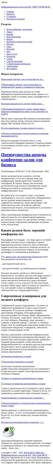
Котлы (10, 39)
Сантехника (12, 66)
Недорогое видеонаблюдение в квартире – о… (22, 422)
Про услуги (12, 54)
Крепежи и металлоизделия (19, 42)
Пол (8, 51)
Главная (10, 11)
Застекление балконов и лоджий (16, 356)
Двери (9, 32)
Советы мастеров (15, 61)
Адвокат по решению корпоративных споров (22, 378)
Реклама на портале (16, 19)
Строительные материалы (19, 64)
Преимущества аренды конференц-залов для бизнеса (23, 159)
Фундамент (12, 69)
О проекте (11, 16)
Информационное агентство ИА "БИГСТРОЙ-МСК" (26, 7)
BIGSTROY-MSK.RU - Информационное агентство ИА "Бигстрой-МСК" (24, 454)
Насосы (10, 44)
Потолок (11, 49)
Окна (9, 46)
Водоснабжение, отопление (19, 29)
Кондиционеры (14, 37)
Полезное (11, 56)
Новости (11, 14)
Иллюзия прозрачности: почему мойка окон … (22, 104)
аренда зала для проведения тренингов (24, 257)
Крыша (10, 34)
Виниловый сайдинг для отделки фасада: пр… (22, 79)
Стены (10, 59)
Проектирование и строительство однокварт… (23, 398)
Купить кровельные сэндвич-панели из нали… (23, 128)
